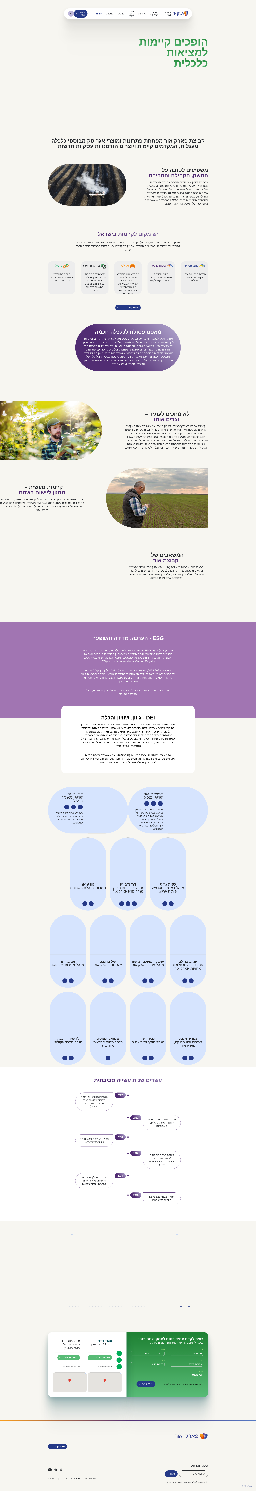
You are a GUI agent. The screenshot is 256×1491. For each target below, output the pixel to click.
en (71, 13)
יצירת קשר (133, 307)
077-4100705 (102, 1357)
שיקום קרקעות (154, 13)
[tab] (147, 1306)
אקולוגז (142, 13)
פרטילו (120, 13)
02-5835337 (71, 1357)
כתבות (109, 13)
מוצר (163, 1360)
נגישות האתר (89, 1478)
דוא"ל (201, 1360)
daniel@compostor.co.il (71, 1366)
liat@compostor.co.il (105, 1366)
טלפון (163, 1349)
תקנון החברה (54, 1478)
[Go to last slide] (189, 1306)
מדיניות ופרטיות (72, 1478)
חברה (201, 1371)
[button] (105, 1380)
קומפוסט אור (166, 13)
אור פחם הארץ (131, 13)
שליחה (172, 1473)
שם (202, 1349)
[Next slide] (181, 1306)
